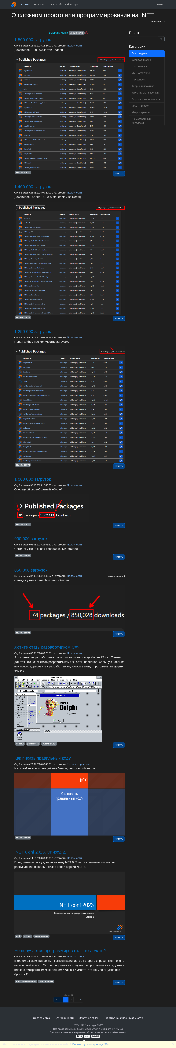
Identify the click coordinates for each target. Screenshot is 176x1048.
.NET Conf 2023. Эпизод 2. (40, 852)
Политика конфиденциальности (123, 1017)
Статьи (26, 4)
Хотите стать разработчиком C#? (46, 647)
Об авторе (71, 4)
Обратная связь (88, 1017)
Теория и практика (78, 764)
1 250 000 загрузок (32, 331)
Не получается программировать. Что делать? (60, 950)
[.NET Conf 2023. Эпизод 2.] (70, 903)
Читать (119, 173)
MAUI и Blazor (140, 105)
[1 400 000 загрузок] (70, 258)
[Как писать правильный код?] (70, 804)
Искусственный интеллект (141, 120)
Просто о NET (75, 956)
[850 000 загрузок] (70, 608)
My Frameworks (141, 72)
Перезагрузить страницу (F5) (90, 1044)
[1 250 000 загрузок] (70, 404)
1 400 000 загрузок (32, 186)
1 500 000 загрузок (32, 39)
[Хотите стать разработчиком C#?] (70, 709)
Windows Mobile (141, 59)
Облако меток (41, 1017)
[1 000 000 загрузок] (70, 508)
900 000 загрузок (30, 538)
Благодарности (64, 1017)
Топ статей (55, 4)
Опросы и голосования (146, 99)
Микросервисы (141, 112)
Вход (160, 4)
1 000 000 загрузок (32, 479)
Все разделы (140, 53)
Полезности (74, 45)
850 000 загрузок (30, 570)
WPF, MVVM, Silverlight (145, 92)
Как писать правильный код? (42, 758)
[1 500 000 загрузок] (70, 112)
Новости (39, 4)
